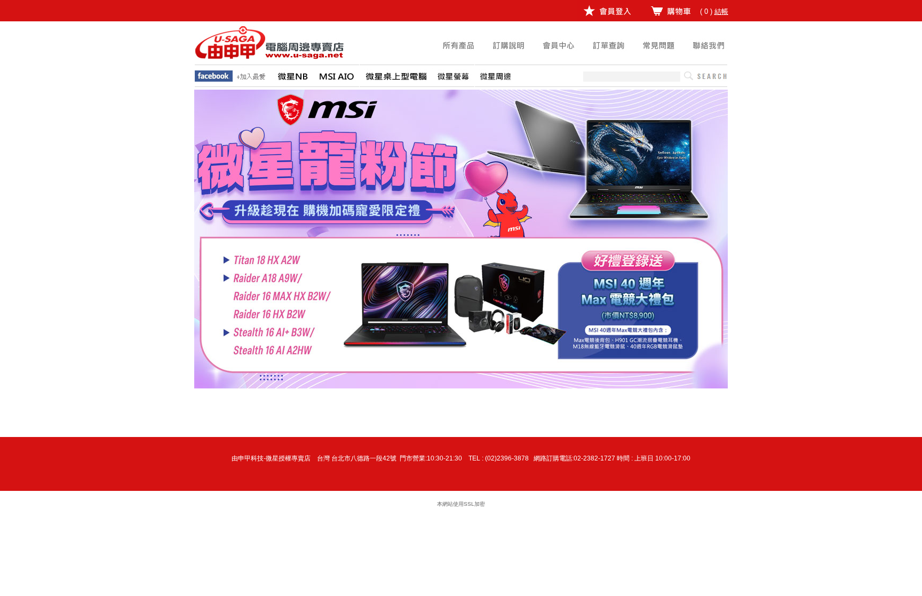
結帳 (721, 11)
